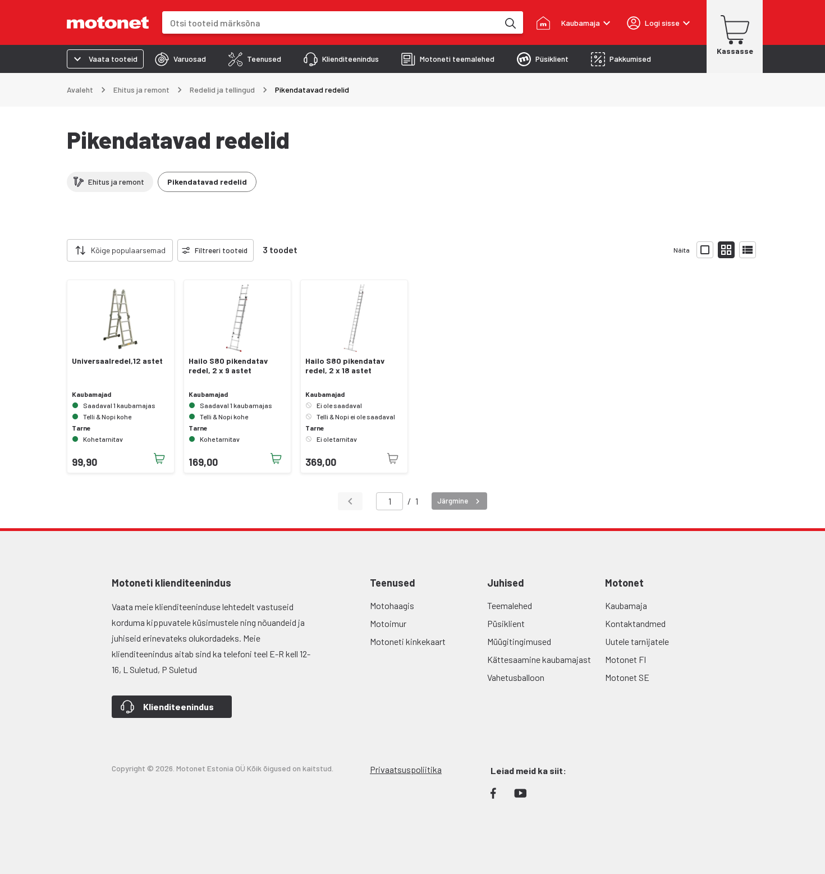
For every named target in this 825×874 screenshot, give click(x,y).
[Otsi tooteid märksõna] (509, 22)
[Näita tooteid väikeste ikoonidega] (726, 249)
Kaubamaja (626, 605)
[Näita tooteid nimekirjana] (747, 249)
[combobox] (330, 22)
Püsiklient (506, 623)
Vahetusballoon (515, 677)
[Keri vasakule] (60, 250)
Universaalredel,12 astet (117, 360)
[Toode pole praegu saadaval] (393, 458)
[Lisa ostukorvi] (159, 458)
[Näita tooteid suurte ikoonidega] (704, 249)
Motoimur (388, 623)
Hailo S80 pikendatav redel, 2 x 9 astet (228, 365)
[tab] (180, 58)
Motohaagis (392, 605)
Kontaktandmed (635, 623)
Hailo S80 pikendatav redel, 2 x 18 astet (344, 365)
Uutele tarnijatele (637, 641)
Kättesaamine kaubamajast (539, 659)
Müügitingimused (519, 641)
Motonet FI (625, 659)
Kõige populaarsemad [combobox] (128, 250)
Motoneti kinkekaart (408, 641)
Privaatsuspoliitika (406, 769)
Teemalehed (509, 605)
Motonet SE (627, 677)
